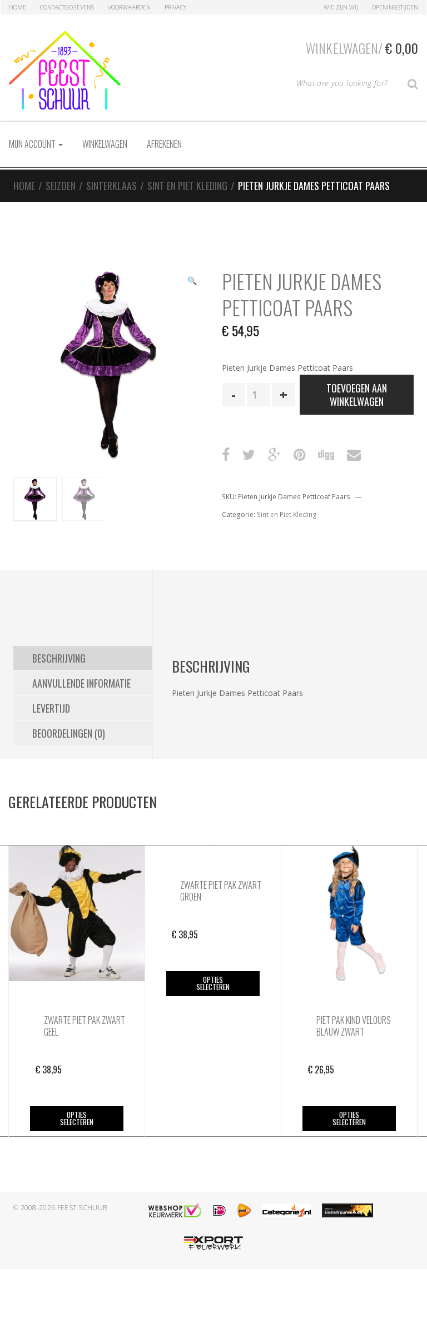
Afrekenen (164, 144)
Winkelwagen (104, 144)
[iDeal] (219, 1210)
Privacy (175, 7)
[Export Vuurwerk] (213, 1243)
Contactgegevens (67, 7)
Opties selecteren (76, 1118)
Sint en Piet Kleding (187, 185)
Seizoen (61, 185)
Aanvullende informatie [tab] (81, 683)
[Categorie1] (286, 1210)
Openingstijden (395, 7)
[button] (192, 282)
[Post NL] (244, 1210)
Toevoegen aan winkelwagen (356, 395)
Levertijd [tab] (51, 708)
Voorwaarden (129, 7)
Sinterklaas (111, 185)
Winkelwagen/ (362, 48)
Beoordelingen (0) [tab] (68, 733)
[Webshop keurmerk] (174, 1210)
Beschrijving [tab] (59, 658)
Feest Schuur (82, 1207)
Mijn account (33, 144)
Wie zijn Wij (341, 7)
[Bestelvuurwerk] (347, 1210)
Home (17, 7)
